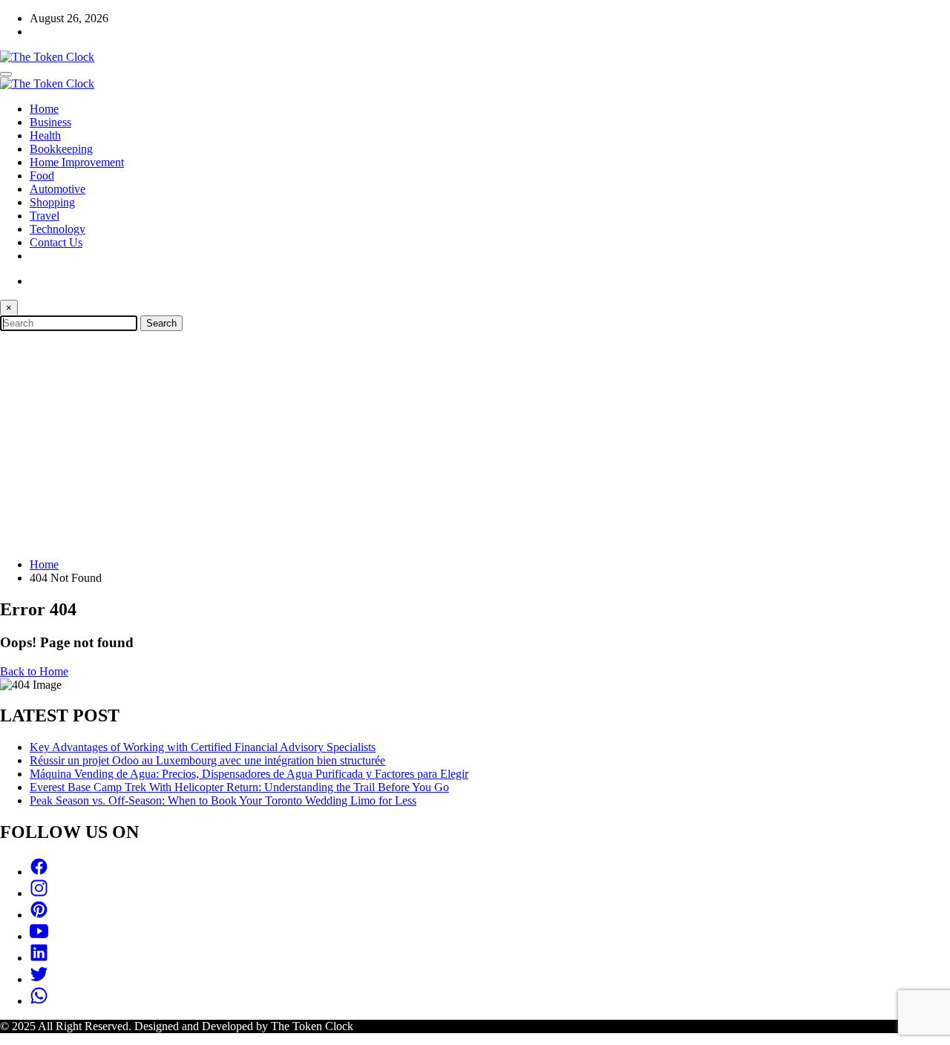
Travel (44, 215)
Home (44, 108)
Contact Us (56, 242)
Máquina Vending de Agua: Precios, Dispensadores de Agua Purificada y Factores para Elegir (249, 773)
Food (42, 175)
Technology (57, 229)
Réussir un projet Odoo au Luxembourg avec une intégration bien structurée (207, 760)
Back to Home (34, 671)
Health (45, 135)
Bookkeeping (61, 148)
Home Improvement (77, 162)
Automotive (57, 189)
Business (50, 122)
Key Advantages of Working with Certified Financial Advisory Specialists (203, 747)
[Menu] (6, 74)
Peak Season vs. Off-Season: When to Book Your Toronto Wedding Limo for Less (223, 800)
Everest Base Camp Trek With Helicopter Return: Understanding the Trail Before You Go (239, 787)
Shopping (52, 202)
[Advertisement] (475, 442)
